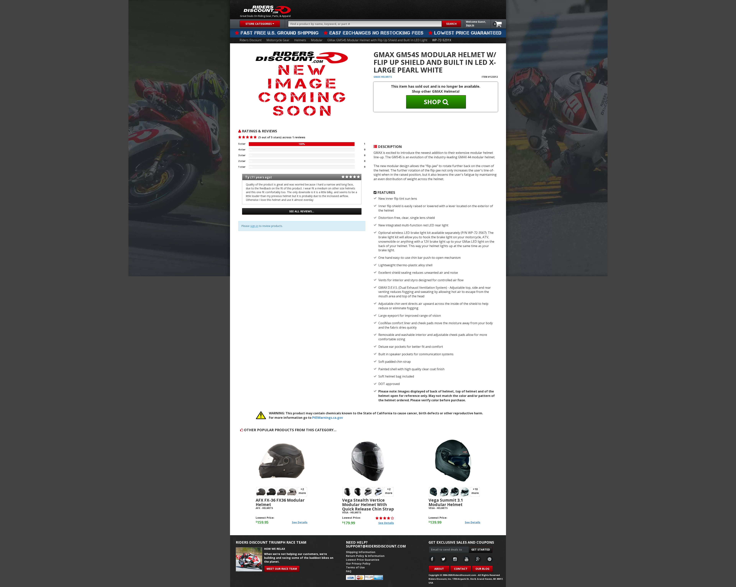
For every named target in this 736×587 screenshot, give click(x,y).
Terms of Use (355, 567)
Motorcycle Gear (277, 40)
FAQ (348, 571)
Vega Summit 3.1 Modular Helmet (446, 502)
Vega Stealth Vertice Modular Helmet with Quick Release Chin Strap (368, 504)
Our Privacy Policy (358, 563)
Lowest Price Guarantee (362, 559)
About (439, 569)
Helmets (300, 40)
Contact (460, 569)
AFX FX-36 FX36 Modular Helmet (280, 502)
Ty (247, 177)
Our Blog (482, 569)
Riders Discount (251, 40)
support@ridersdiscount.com (376, 546)
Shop (433, 101)
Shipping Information (360, 552)
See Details (299, 522)
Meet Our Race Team (282, 569)
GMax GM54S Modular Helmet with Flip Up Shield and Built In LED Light (377, 40)
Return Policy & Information (365, 556)
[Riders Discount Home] (267, 9)
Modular (317, 40)
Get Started (480, 549)
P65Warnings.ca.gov (327, 418)
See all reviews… (301, 211)
